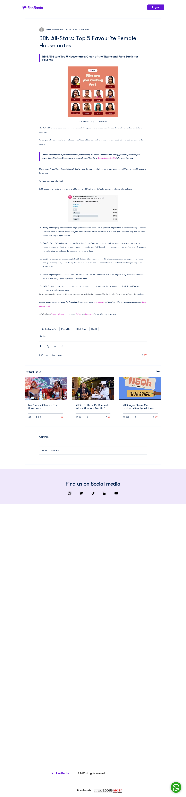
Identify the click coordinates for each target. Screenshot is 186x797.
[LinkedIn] (104, 493)
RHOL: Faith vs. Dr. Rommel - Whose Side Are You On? (92, 407)
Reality (43, 336)
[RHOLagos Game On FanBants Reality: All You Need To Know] (140, 388)
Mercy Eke (65, 329)
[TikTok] (93, 493)
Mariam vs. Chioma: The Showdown (43, 407)
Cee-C (94, 329)
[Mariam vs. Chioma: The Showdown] (46, 388)
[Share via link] (62, 346)
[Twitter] (81, 493)
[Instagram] (70, 493)
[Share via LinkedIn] (54, 346)
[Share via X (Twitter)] (47, 346)
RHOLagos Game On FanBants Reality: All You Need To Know (137, 407)
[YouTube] (116, 493)
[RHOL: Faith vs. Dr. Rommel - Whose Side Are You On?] (93, 388)
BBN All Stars (80, 329)
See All (158, 371)
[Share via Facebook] (40, 346)
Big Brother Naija (48, 329)
